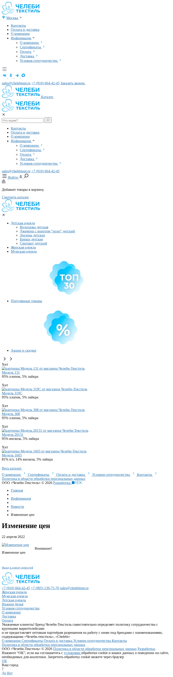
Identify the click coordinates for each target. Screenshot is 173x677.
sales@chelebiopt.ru (16, 83)
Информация (21, 38)
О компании (20, 34)
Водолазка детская (34, 227)
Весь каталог (12, 468)
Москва (12, 18)
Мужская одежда (24, 251)
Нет (10, 673)
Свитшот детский (33, 243)
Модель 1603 (12, 455)
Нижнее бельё (12, 604)
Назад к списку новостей (17, 567)
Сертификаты (31, 47)
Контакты (18, 25)
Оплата (26, 52)
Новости (17, 506)
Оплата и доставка (25, 29)
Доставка (27, 56)
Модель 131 (11, 372)
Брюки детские (31, 239)
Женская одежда (23, 247)
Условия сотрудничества (39, 61)
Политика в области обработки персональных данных (43, 479)
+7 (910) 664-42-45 (45, 83)
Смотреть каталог (15, 197)
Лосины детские (32, 235)
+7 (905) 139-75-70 (45, 588)
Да (4, 673)
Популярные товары (26, 301)
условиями (72, 653)
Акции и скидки (23, 350)
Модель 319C (12, 393)
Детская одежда (23, 223)
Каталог (47, 97)
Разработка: (62, 483)
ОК (4, 661)
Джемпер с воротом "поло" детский (47, 231)
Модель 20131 (12, 434)
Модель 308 (11, 414)
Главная (17, 490)
